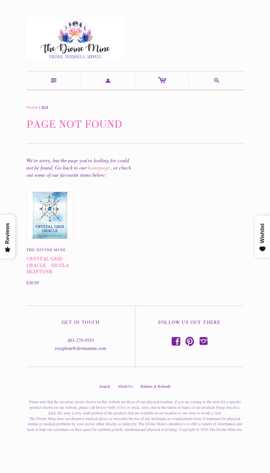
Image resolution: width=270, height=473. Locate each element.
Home (32, 107)
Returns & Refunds (156, 386)
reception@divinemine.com (80, 348)
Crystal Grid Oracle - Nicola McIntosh (47, 265)
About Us (125, 386)
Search (104, 386)
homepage (98, 167)
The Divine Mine (46, 249)
